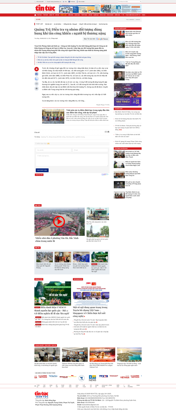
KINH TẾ (51, 15)
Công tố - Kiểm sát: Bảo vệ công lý (88, 24)
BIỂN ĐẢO (117, 15)
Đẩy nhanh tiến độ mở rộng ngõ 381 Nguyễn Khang (43, 266)
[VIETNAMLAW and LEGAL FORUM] (58, 377)
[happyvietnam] (67, 376)
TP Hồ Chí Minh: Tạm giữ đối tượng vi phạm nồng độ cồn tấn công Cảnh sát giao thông (64, 57)
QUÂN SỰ (96, 15)
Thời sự (39, 15)
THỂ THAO (84, 15)
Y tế (123, 15)
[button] (107, 257)
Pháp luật (39, 24)
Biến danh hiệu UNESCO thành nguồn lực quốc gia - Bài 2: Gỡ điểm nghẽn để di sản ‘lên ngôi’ (99, 267)
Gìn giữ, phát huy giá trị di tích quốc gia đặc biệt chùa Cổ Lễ (97, 240)
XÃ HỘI (57, 15)
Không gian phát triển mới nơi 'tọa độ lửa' (51, 322)
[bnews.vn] (88, 378)
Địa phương (130, 386)
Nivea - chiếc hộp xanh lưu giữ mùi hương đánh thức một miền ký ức (81, 266)
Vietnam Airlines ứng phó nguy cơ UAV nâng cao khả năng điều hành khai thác (73, 365)
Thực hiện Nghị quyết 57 (132, 15)
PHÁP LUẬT (64, 15)
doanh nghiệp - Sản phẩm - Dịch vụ (45, 345)
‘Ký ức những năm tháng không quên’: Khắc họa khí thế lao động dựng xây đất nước (63, 266)
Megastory (94, 264)
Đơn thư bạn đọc (103, 24)
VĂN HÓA (70, 15)
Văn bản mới (48, 24)
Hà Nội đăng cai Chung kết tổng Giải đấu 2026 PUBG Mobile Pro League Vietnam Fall (101, 365)
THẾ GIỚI (45, 15)
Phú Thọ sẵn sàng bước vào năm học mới (97, 223)
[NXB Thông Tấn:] (77, 378)
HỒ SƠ (90, 15)
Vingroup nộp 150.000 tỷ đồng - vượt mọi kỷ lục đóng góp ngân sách (129, 364)
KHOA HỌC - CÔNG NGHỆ (106, 15)
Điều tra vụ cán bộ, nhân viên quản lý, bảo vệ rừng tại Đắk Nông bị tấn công (60, 60)
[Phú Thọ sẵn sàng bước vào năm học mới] (98, 213)
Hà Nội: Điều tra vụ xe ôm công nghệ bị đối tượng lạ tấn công (56, 62)
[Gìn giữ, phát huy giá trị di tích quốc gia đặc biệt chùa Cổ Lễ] (98, 231)
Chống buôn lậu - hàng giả (70, 24)
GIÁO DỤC (77, 15)
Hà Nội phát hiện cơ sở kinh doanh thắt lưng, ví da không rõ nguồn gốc (45, 364)
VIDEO (143, 15)
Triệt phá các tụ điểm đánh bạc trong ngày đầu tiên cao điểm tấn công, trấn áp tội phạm (87, 111)
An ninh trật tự (57, 24)
